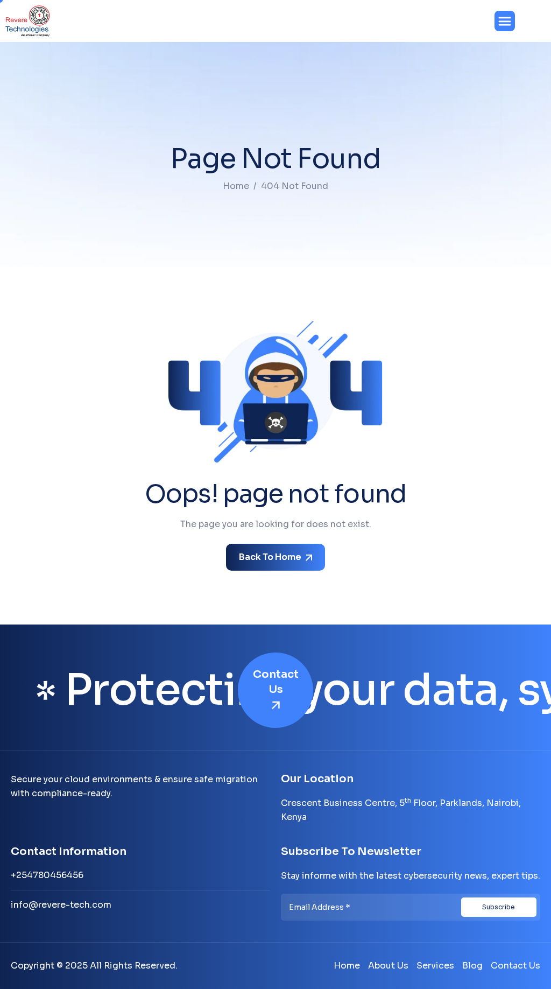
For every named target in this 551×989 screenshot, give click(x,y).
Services (435, 965)
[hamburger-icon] (505, 21)
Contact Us (276, 682)
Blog (472, 965)
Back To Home (271, 557)
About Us (388, 965)
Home (347, 965)
